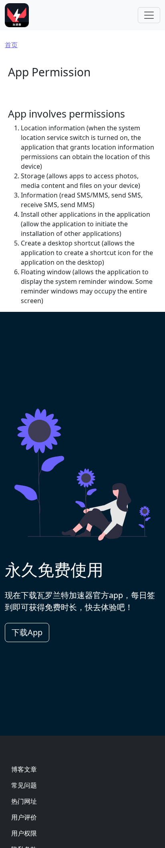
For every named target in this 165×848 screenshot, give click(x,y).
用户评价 (24, 817)
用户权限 (24, 833)
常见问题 (24, 785)
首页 (11, 44)
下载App (27, 632)
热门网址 (24, 801)
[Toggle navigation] (149, 15)
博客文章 (24, 769)
